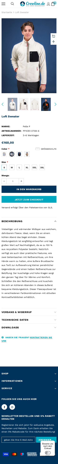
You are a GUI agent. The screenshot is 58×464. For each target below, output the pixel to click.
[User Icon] (48, 4)
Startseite (7, 12)
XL (27, 167)
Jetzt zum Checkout (29, 199)
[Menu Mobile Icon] (3, 4)
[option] (29, 55)
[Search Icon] (12, 3)
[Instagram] (12, 407)
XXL (34, 167)
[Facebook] (4, 407)
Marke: (6, 126)
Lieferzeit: (8, 135)
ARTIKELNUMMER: (11, 131)
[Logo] (32, 3)
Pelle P (26, 126)
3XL (42, 167)
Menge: (5, 175)
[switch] (48, 452)
